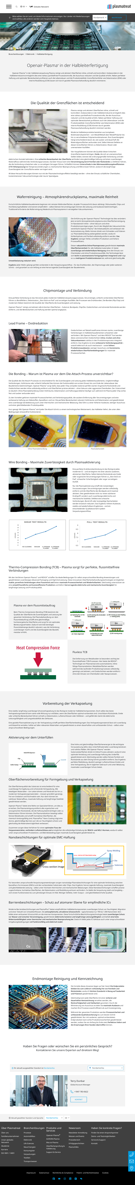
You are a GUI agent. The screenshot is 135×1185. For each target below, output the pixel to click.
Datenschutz (44, 1173)
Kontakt (78, 1099)
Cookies (105, 1173)
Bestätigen (117, 17)
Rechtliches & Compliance (63, 1173)
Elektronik (30, 54)
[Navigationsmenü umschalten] (9, 7)
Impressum (31, 1173)
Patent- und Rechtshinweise (88, 1173)
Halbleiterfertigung (44, 54)
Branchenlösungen (16, 54)
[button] (16, 6)
